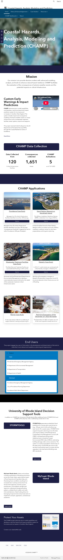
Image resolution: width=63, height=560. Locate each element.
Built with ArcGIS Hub (8, 558)
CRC (7, 545)
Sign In (59, 1)
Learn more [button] (37, 459)
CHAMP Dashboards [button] (11, 16)
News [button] (21, 16)
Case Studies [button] (34, 11)
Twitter (53, 4)
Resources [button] (44, 11)
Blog (57, 4)
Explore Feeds (44, 558)
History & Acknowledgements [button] (19, 11)
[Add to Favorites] (1, 34)
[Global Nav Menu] (2, 1)
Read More (7, 136)
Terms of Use (46, 4)
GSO (12, 545)
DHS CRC (18, 545)
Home (6, 11)
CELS (25, 545)
